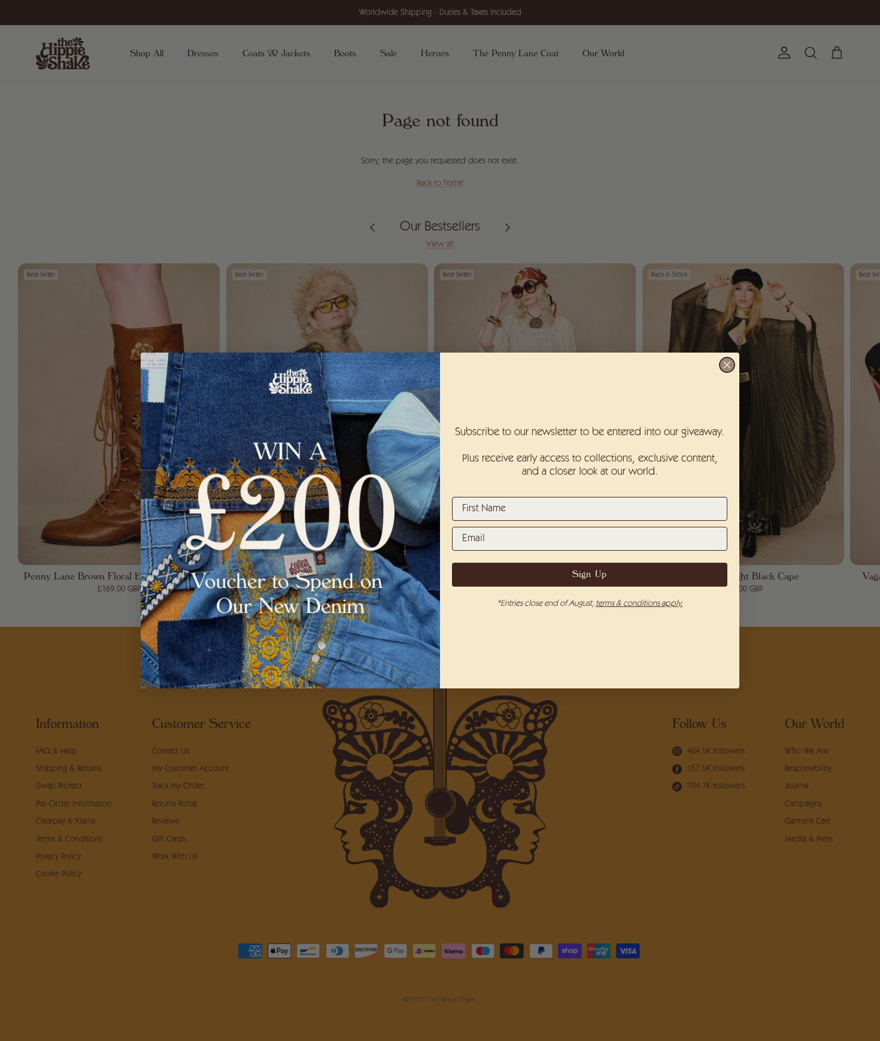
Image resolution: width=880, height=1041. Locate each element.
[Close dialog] (727, 364)
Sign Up (589, 574)
